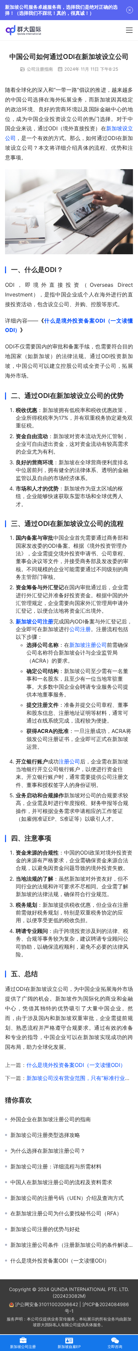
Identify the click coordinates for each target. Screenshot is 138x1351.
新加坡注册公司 (88, 644)
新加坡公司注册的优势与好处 (45, 1229)
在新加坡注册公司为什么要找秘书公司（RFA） (66, 1213)
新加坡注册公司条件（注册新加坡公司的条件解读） (71, 1245)
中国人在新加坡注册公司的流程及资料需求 (61, 1182)
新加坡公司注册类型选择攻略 (45, 1135)
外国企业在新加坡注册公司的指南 (50, 1119)
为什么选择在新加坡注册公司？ (47, 1151)
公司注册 (80, 629)
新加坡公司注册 (34, 621)
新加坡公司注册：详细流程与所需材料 (55, 1166)
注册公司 (69, 761)
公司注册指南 (40, 69)
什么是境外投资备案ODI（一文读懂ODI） (76, 1065)
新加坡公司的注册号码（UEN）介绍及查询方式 (67, 1198)
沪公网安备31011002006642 (46, 1304)
